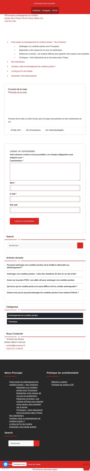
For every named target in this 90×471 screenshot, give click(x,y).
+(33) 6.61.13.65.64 (14, 349)
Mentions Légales (59, 382)
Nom (12, 183)
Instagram (46, 10)
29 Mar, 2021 (16, 130)
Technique (12, 322)
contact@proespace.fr (15, 345)
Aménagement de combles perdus (23, 315)
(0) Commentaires (33, 130)
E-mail (13, 194)
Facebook (36, 10)
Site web (13, 205)
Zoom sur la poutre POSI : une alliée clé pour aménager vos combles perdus (40, 280)
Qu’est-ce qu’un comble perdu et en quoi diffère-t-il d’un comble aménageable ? (42, 286)
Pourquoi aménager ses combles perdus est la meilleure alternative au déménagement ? (38, 266)
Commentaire (16, 161)
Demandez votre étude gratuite (22, 427)
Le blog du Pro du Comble (20, 424)
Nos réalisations (16, 416)
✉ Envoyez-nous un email (44, 3)
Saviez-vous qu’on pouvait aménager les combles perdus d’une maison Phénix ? (43, 293)
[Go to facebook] (6, 464)
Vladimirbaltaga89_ (56, 130)
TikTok (54, 10)
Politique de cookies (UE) (62, 385)
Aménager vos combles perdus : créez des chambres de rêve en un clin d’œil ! (41, 274)
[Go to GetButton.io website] (5, 468)
